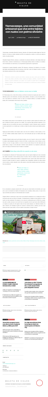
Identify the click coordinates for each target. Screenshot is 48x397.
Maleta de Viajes (22, 37)
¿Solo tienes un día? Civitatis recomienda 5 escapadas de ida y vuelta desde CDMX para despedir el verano (33, 285)
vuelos (4, 242)
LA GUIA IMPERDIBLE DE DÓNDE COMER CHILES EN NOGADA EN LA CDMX (10, 284)
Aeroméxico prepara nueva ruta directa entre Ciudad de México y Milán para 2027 (11, 324)
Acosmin (25, 386)
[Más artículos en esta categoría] (22, 265)
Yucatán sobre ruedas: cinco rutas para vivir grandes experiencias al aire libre (34, 292)
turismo (38, 240)
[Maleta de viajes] (24, 4)
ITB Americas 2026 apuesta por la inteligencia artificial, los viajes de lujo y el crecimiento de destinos (12, 337)
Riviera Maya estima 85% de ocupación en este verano (23, 151)
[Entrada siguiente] (34, 249)
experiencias (14, 240)
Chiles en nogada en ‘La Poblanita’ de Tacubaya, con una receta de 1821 (12, 290)
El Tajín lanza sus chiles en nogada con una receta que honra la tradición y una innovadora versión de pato (12, 296)
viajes (44, 240)
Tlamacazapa (32, 240)
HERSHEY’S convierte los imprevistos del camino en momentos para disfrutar (34, 338)
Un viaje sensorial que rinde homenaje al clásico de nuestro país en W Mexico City (33, 325)
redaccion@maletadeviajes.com (9, 363)
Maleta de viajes (17, 381)
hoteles (21, 240)
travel (35, 240)
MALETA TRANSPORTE (34, 37)
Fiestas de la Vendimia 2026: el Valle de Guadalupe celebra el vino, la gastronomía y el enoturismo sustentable (35, 298)
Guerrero (18, 240)
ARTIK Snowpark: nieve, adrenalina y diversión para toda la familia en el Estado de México (13, 331)
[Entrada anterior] (13, 249)
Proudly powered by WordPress (10, 386)
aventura (10, 240)
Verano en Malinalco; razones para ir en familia (25, 91)
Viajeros (41, 240)
